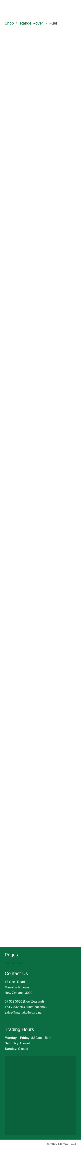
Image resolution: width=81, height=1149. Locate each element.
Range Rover (31, 23)
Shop (9, 23)
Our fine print (14, 963)
